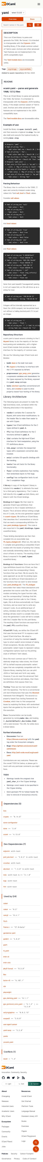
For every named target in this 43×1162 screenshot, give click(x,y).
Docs (32, 19)
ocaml (5, 834)
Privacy (17, 1159)
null (17, 193)
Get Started (26, 1101)
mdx (5, 875)
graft (5, 945)
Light (9, 1084)
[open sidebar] (36, 1149)
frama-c (6, 927)
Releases (5, 1101)
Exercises (25, 1126)
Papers (24, 1131)
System (36, 1084)
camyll (5, 915)
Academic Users (8, 1111)
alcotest (15, 386)
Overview (12, 19)
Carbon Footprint (27, 1154)
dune (14, 363)
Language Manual (28, 1111)
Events (4, 1137)
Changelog (6, 1096)
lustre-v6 (6, 980)
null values (15, 198)
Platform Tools (27, 1106)
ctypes (12, 367)
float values (11, 249)
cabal (5, 903)
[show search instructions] (37, 25)
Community (6, 1132)
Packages (5, 1127)
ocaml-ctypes (10, 516)
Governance (6, 1159)
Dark (22, 1084)
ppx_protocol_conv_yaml (12, 1004)
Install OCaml (27, 1096)
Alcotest (35, 693)
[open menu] (38, 4)
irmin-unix (7, 963)
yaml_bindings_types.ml (16, 525)
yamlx (5, 1036)
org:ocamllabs (25, 69)
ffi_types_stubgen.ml (11, 542)
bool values (11, 223)
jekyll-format (8, 969)
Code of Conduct (29, 1159)
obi (4, 986)
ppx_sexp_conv (25, 373)
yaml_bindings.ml (14, 585)
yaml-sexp (7, 1030)
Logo (23, 1141)
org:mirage (12, 69)
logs (4, 881)
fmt (4, 887)
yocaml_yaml (8, 1042)
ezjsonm (6, 851)
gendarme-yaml (9, 933)
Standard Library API (30, 1116)
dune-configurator (10, 823)
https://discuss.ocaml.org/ (17, 739)
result (5, 1059)
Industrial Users (8, 1106)
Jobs (4, 1146)
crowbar (18, 389)
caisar (5, 909)
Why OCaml (6, 1116)
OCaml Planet (7, 1141)
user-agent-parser (10, 1024)
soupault (6, 1018)
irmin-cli (6, 957)
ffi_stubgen (30, 585)
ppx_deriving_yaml (10, 998)
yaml (5, 13)
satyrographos (9, 1012)
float (28, 193)
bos (4, 811)
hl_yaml (6, 951)
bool (22, 193)
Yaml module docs (14, 60)
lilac (4, 974)
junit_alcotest (8, 857)
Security (14, 1154)
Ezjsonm (27, 43)
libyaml (6, 341)
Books (24, 1121)
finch (5, 921)
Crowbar (6, 701)
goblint (6, 939)
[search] (36, 1142)
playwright (7, 992)
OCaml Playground (29, 1136)
